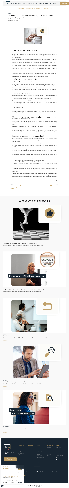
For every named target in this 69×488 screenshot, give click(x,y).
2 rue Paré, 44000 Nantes (40, 473)
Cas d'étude (5, 426)
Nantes (8, 426)
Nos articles (22, 8)
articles (59, 180)
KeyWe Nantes (39, 471)
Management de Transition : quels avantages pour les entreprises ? (20, 243)
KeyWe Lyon (54, 471)
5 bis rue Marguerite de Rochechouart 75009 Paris (26, 473)
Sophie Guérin (11, 20)
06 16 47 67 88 (39, 475)
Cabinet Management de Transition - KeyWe (34, 486)
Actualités (4, 288)
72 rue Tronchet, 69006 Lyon (55, 473)
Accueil (18, 8)
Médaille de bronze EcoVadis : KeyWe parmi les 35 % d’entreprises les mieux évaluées (24, 289)
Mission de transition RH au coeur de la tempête (15, 428)
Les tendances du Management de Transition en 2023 (16, 382)
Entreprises (9, 13)
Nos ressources (50, 445)
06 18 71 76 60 (54, 475)
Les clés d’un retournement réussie (12, 335)
